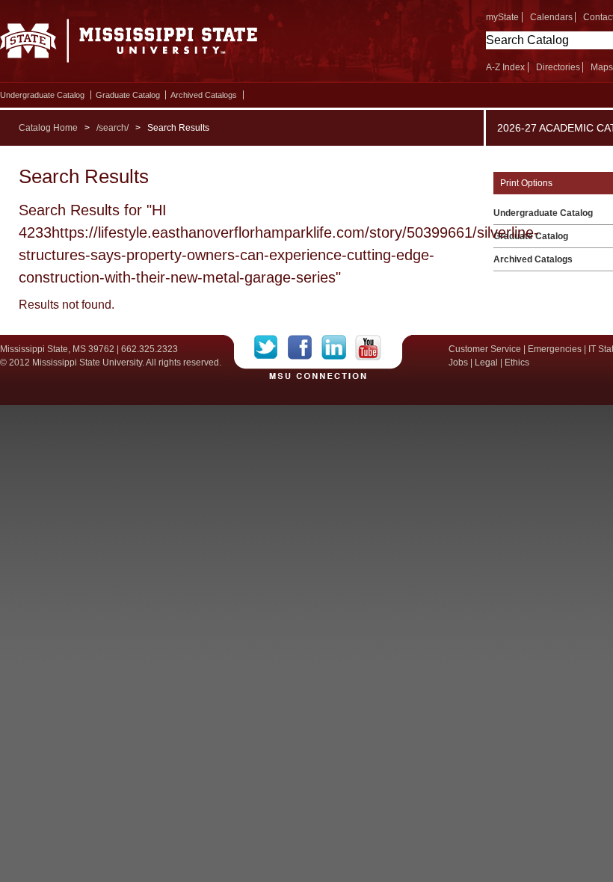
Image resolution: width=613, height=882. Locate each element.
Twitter (271, 347)
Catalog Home (48, 128)
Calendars (551, 17)
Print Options (526, 183)
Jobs (458, 362)
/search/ (112, 128)
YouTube (368, 347)
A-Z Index (505, 67)
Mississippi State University (129, 44)
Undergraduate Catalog (42, 94)
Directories (558, 67)
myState (502, 17)
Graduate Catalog (128, 94)
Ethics (517, 362)
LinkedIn (338, 347)
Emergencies (555, 349)
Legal (486, 362)
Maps (602, 67)
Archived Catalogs (203, 94)
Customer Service (485, 349)
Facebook (304, 347)
